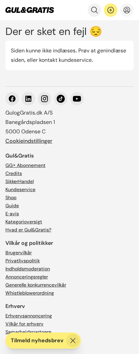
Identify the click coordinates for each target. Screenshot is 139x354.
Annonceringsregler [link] (26, 277)
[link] (29, 10)
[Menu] (127, 10)
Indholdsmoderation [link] (27, 269)
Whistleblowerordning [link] (29, 293)
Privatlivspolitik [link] (22, 261)
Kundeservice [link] (20, 189)
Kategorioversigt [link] (23, 222)
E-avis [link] (12, 214)
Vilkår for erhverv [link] (24, 324)
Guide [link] (12, 206)
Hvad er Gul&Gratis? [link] (28, 230)
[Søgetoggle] (94, 10)
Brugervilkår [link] (18, 253)
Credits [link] (13, 173)
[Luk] (73, 340)
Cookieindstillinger (28, 140)
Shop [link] (11, 197)
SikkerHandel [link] (19, 181)
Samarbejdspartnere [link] (28, 332)
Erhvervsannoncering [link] (28, 316)
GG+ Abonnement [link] (25, 165)
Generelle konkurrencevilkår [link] (35, 285)
